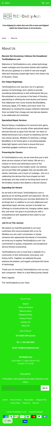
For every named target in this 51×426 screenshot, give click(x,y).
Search (26, 304)
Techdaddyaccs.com (19, 412)
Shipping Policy (25, 315)
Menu (7, 3)
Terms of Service (25, 307)
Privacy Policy (25, 318)
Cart (47, 3)
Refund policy (26, 311)
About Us (25, 325)
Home (4, 38)
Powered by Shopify (36, 412)
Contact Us (25, 322)
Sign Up (45, 388)
